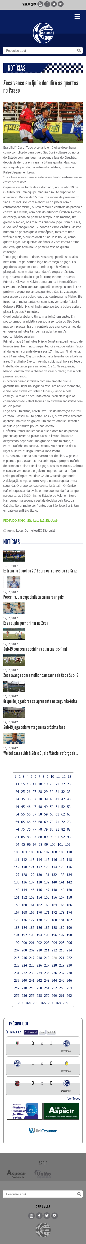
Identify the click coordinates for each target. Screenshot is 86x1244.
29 (46, 791)
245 (61, 980)
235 (46, 973)
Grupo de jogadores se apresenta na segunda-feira (40, 701)
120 (24, 867)
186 (39, 927)
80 (51, 829)
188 (54, 927)
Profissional (30, 1032)
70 (51, 822)
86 (28, 837)
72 (63, 822)
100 (52, 844)
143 (16, 890)
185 (31, 927)
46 (28, 807)
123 (46, 867)
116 (54, 859)
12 (63, 776)
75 (23, 829)
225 (31, 965)
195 (46, 935)
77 (34, 829)
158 (69, 897)
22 (63, 784)
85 (23, 837)
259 (46, 995)
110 (69, 852)
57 (34, 814)
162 (39, 905)
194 (39, 935)
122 (39, 867)
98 (40, 844)
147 (46, 890)
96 (29, 844)
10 (52, 776)
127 (16, 875)
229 (61, 965)
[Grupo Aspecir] (61, 1111)
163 (46, 905)
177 (31, 920)
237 (61, 973)
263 (20, 1003)
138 (39, 882)
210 (39, 950)
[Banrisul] (25, 1111)
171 (46, 912)
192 (24, 935)
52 (63, 807)
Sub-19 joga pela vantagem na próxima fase (34, 727)
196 (54, 935)
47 (34, 807)
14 (17, 784)
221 (61, 958)
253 (61, 988)
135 (16, 882)
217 (31, 958)
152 (24, 897)
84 (17, 837)
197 (61, 935)
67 (34, 822)
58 (40, 814)
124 (54, 867)
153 (31, 897)
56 (28, 814)
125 (61, 867)
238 (69, 973)
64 (17, 822)
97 (34, 844)
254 (69, 988)
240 (24, 980)
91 (57, 837)
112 (24, 859)
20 (51, 784)
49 (46, 807)
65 (23, 822)
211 (46, 950)
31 (57, 791)
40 (51, 799)
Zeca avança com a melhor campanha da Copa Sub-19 (40, 675)
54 (17, 814)
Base (42, 1032)
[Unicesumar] (43, 1131)
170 (39, 912)
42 (63, 799)
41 (57, 799)
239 (16, 980)
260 (54, 995)
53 (69, 807)
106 (39, 852)
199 (16, 943)
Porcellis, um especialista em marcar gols (33, 597)
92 (63, 837)
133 (61, 875)
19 (46, 784)
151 (16, 897)
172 (54, 912)
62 (63, 814)
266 (43, 1003)
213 (61, 950)
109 (61, 852)
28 (40, 791)
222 (69, 958)
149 (61, 890)
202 (39, 943)
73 (69, 822)
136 (24, 882)
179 (46, 920)
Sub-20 (51, 1032)
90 (51, 837)
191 (16, 935)
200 (24, 943)
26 (28, 791)
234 (39, 973)
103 (16, 852)
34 (17, 799)
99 (46, 844)
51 (57, 807)
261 (61, 995)
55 (23, 814)
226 (39, 965)
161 (31, 905)
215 (16, 958)
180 (54, 920)
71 (57, 822)
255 (16, 995)
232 (24, 973)
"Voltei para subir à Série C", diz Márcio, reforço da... (40, 753)
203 (46, 943)
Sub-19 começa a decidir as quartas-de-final (35, 649)
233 (31, 973)
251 (46, 988)
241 (31, 980)
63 (69, 814)
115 (46, 859)
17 (34, 784)
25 (23, 791)
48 (40, 807)
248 (24, 988)
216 (24, 958)
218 (39, 958)
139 (46, 882)
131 (46, 875)
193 (31, 935)
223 (16, 965)
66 (28, 822)
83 (69, 829)
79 (46, 829)
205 (61, 943)
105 (31, 852)
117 (61, 859)
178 (39, 920)
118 (69, 859)
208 (24, 950)
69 (46, 822)
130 (39, 875)
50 (51, 807)
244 (54, 980)
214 (69, 950)
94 (17, 844)
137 (31, 882)
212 (54, 950)
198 (69, 935)
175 (16, 920)
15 (23, 784)
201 (31, 943)
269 (65, 1003)
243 (46, 980)
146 (39, 890)
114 (39, 859)
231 (16, 973)
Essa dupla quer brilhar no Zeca (25, 623)
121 (31, 867)
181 (61, 920)
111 (16, 859)
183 (16, 927)
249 (31, 988)
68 (40, 822)
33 (69, 791)
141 (61, 882)
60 (51, 814)
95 (23, 844)
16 (28, 784)
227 (46, 965)
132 (54, 875)
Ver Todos (73, 1098)
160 (24, 905)
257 (31, 995)
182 (69, 920)
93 (69, 837)
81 (57, 829)
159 (16, 905)
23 (69, 784)
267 (50, 1003)
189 (61, 927)
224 (24, 965)
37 (34, 799)
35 (23, 799)
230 (69, 965)
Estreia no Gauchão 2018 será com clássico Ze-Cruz (40, 571)
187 (46, 927)
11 (58, 776)
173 (61, 912)
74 (17, 829)
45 (23, 807)
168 (24, 912)
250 (39, 988)
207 (16, 950)
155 (46, 897)
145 (31, 890)
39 (46, 799)
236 (54, 973)
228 (54, 965)
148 (54, 890)
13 (69, 776)
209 (31, 950)
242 (39, 980)
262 (69, 995)
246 (69, 980)
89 (46, 837)
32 (63, 791)
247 (16, 988)
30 (51, 791)
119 (16, 867)
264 (28, 1003)
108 (54, 852)
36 (28, 799)
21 (57, 784)
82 (63, 829)
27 (34, 791)
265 (35, 1003)
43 (69, 799)
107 (46, 852)
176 (24, 920)
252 (54, 988)
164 (54, 905)
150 (69, 890)
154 (39, 897)
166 (69, 905)
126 (69, 867)
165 (61, 905)
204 (54, 943)
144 (24, 890)
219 (46, 958)
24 (17, 791)
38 (40, 799)
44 (17, 807)
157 (61, 897)
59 (46, 814)
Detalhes (66, 1050)
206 (69, 943)
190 (69, 927)
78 (40, 829)
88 (40, 837)
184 (24, 927)
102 (67, 844)
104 (24, 852)
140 (54, 882)
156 (54, 897)
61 (57, 814)
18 (40, 784)
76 (28, 829)
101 (60, 844)
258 (39, 995)
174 (69, 912)
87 (34, 837)
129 (31, 875)
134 (69, 875)
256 (24, 995)
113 (31, 859)
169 (31, 912)
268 (58, 1003)
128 (24, 875)
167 (16, 912)
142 (69, 882)
